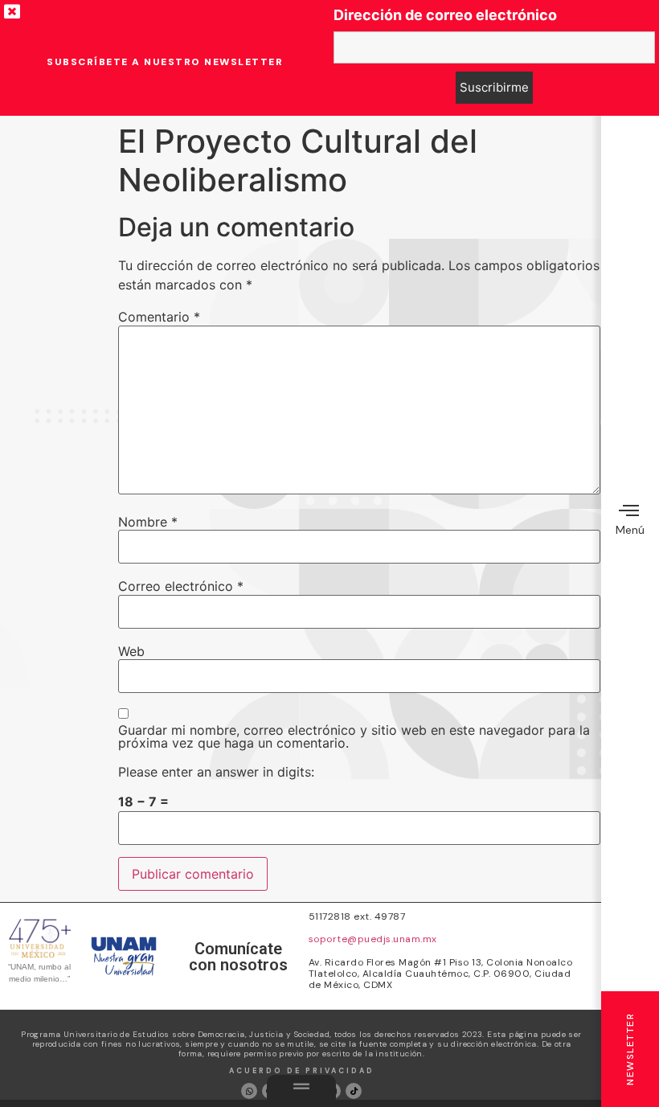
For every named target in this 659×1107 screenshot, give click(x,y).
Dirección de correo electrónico (445, 15)
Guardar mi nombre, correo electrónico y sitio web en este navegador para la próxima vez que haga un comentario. (354, 736)
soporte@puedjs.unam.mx (373, 939)
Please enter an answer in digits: (216, 771)
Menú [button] (630, 530)
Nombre (148, 521)
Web (131, 651)
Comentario (159, 316)
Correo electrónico (181, 586)
